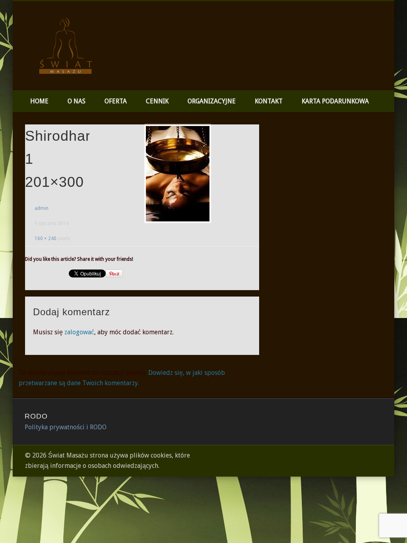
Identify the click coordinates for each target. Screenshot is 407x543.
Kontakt (269, 101)
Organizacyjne (212, 101)
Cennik (157, 101)
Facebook (385, 31)
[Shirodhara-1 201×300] (177, 173)
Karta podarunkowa (335, 101)
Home (39, 101)
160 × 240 (45, 238)
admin (41, 208)
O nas (76, 101)
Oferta (116, 101)
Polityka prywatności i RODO (66, 427)
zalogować (79, 332)
